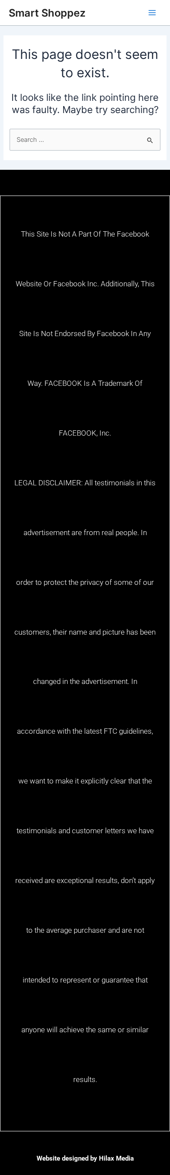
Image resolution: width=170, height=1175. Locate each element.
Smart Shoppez (47, 13)
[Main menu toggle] (152, 12)
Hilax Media (116, 1158)
